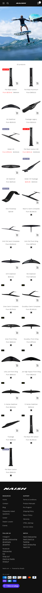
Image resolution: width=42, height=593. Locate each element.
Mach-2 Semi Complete (31, 209)
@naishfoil (6, 544)
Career (5, 518)
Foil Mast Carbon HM (31, 149)
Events (5, 525)
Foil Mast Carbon (11, 89)
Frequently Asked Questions (9, 512)
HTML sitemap (28, 523)
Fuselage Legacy (31, 119)
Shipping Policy (28, 511)
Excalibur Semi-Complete (31, 306)
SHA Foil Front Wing (31, 241)
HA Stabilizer (10, 119)
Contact (5, 503)
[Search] (8, 3)
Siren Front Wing (10, 339)
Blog (4, 507)
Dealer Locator (8, 521)
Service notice (28, 527)
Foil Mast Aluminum (31, 89)
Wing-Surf (6, 556)
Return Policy (27, 515)
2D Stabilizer (10, 179)
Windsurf (6, 562)
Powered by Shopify (18, 568)
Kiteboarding (7, 551)
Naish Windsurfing (29, 544)
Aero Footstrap (11, 209)
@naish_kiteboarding (10, 539)
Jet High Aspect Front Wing (31, 372)
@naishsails (7, 542)
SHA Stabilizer (11, 274)
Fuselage (11, 437)
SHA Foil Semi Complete (10, 241)
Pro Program (27, 507)
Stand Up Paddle (9, 559)
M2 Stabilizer (31, 274)
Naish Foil (26, 547)
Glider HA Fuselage (31, 179)
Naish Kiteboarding (29, 537)
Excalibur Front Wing (31, 339)
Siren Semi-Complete (10, 306)
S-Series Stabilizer (10, 404)
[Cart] (38, 3)
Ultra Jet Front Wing (11, 372)
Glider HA (11, 149)
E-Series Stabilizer (31, 404)
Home (5, 499)
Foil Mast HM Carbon (31, 437)
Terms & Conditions (29, 499)
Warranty (26, 519)
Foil (4, 554)
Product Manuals (29, 503)
